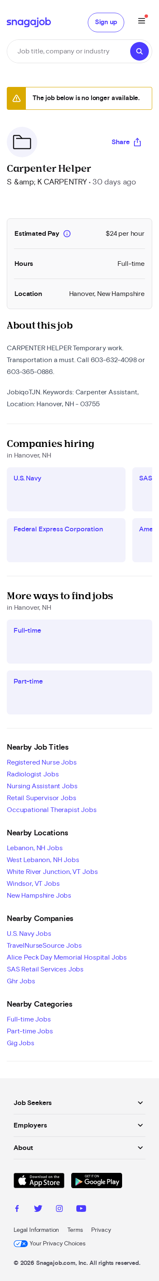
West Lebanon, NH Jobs (43, 860)
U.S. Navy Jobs (29, 933)
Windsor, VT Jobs (33, 883)
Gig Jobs (20, 1043)
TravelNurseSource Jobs (44, 945)
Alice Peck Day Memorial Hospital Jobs (67, 957)
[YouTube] (81, 1209)
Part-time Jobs (30, 1031)
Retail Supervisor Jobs (41, 798)
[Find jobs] (139, 51)
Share (121, 142)
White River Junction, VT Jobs (52, 871)
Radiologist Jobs (33, 774)
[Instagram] (59, 1209)
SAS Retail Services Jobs (45, 969)
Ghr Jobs (21, 981)
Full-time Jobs (29, 1019)
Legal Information (36, 1230)
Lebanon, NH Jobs (34, 848)
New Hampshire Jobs (39, 895)
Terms (75, 1230)
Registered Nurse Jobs (42, 762)
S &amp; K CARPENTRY (47, 182)
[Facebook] (17, 1209)
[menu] (141, 22)
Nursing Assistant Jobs (42, 786)
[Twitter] (38, 1209)
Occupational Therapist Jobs (52, 810)
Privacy (101, 1230)
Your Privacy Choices (58, 1244)
